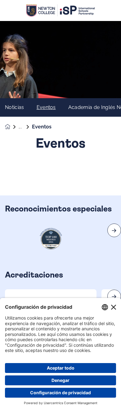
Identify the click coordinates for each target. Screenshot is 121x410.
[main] (60, 215)
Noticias (14, 107)
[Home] (60, 10)
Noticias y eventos (25, 126)
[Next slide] (114, 230)
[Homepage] (12, 126)
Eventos (46, 107)
